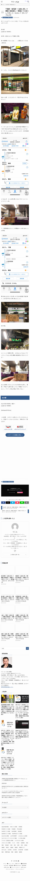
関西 (12, 852)
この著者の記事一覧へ (15, 554)
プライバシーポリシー (15, 867)
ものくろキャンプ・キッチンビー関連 (9, 838)
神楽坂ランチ (21, 847)
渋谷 (22, 845)
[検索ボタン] (28, 1)
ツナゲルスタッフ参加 (19, 840)
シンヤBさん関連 (21, 838)
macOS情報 (14, 831)
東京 (15, 845)
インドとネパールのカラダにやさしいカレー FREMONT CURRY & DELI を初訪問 (13, 791)
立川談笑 (26, 849)
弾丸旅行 (7, 845)
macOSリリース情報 (6, 831)
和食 (27, 842)
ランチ (13, 842)
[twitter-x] (13, 861)
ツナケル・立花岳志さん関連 (7, 840)
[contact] (18, 861)
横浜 (18, 845)
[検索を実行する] (27, 648)
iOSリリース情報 (13, 826)
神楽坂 (11, 847)
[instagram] (15, 861)
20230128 (4, 783)
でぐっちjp (15, 2)
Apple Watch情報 (5, 826)
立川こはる (4, 849)
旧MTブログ (17, 863)
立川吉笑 (9, 849)
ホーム (4, 863)
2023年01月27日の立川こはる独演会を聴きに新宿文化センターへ (15, 787)
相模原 (3, 847)
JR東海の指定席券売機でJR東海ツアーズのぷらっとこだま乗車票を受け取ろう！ (14, 779)
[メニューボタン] (1, 1)
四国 (2, 845)
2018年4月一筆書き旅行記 (7, 17)
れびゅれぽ (6, 865)
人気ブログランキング (20, 429)
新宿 (11, 845)
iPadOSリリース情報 (6, 829)
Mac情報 (19, 831)
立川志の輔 (20, 849)
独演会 (25, 845)
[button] (3, 502)
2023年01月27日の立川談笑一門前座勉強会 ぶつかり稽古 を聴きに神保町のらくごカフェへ (14, 796)
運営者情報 (24, 863)
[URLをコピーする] (26, 502)
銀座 (2, 852)
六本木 (18, 842)
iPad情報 (13, 829)
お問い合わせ (18, 865)
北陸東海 (22, 842)
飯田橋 (16, 852)
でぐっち (15, 532)
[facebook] (11, 861)
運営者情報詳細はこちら (7, 687)
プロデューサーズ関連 (6, 842)
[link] (15, 551)
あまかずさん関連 (5, 835)
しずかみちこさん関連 (22, 835)
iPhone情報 (19, 829)
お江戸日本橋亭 (13, 835)
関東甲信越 (7, 852)
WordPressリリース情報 (17, 833)
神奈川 (7, 847)
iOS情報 (20, 826)
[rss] (16, 861)
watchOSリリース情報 (6, 833)
